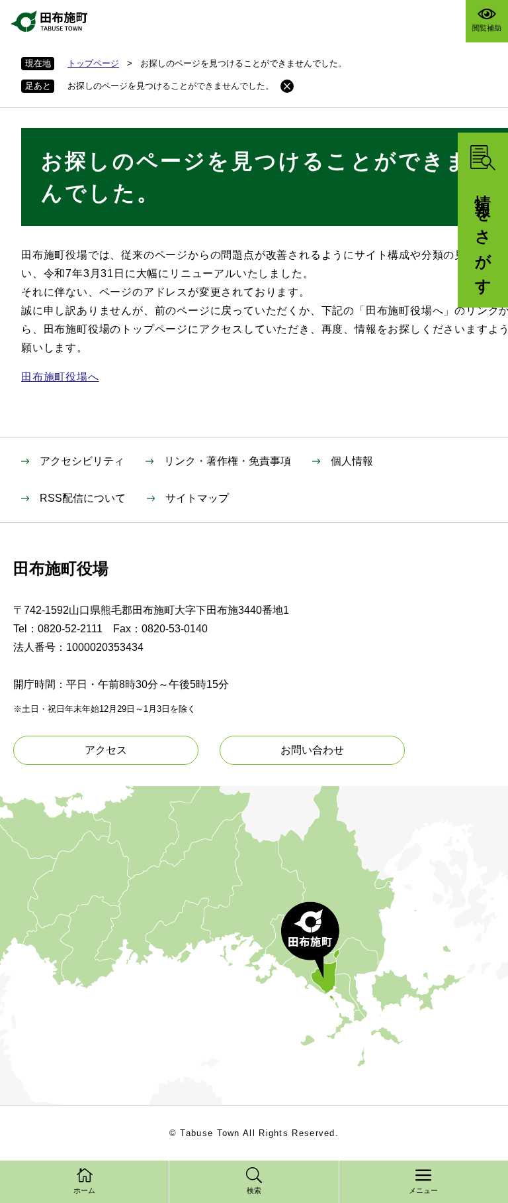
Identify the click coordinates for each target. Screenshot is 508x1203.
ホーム (84, 1190)
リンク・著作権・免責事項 (227, 461)
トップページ (93, 63)
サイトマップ (197, 498)
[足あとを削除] (287, 86)
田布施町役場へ (60, 376)
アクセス (106, 750)
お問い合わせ (312, 750)
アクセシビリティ (82, 461)
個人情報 (352, 461)
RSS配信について (83, 498)
